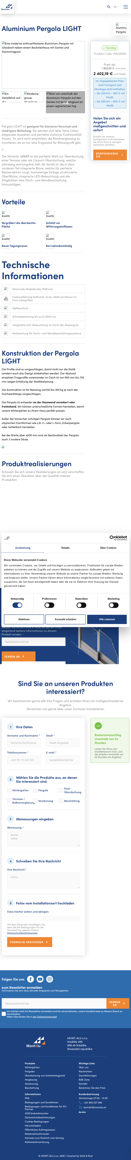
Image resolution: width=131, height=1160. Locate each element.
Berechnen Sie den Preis (92, 1087)
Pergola (43, 790)
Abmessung (15, 827)
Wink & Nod (86, 1155)
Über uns (84, 1067)
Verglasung (31, 1079)
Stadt (50, 735)
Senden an (12, 656)
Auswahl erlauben (65, 619)
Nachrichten (85, 1071)
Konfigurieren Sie (107, 155)
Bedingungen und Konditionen (41, 1102)
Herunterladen (33, 1125)
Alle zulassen (107, 619)
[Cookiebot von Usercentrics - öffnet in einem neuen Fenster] (112, 538)
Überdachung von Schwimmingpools (45, 1075)
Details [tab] (65, 547)
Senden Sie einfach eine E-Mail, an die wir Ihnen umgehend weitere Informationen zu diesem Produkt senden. (32, 630)
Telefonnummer (18, 752)
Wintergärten (32, 1067)
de (115, 6)
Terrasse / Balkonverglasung (23, 800)
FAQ (27, 1098)
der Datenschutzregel (45, 1016)
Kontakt (83, 1083)
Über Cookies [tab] (108, 547)
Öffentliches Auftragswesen (40, 1129)
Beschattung (72, 801)
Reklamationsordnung (37, 1142)
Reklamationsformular (37, 1133)
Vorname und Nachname (23, 735)
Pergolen (30, 1071)
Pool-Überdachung (72, 790)
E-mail (51, 752)
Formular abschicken (26, 942)
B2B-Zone (84, 1079)
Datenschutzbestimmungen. (22, 933)
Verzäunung (45, 801)
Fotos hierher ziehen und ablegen (28, 911)
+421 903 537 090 (93, 1102)
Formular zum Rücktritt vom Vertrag (44, 1138)
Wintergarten (20, 790)
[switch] (49, 605)
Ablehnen (24, 619)
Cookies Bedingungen (37, 1121)
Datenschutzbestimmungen (40, 1117)
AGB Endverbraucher (36, 1113)
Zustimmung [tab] (22, 547)
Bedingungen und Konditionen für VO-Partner (46, 1108)
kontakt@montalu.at (95, 1107)
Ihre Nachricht (17, 869)
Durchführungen (88, 1075)
